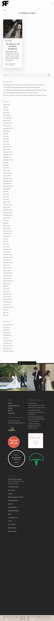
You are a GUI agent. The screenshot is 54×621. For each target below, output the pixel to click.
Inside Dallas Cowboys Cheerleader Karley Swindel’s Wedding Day (21, 87)
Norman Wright (12, 63)
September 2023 (8, 186)
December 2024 (7, 152)
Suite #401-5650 (32, 512)
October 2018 (7, 278)
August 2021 (6, 236)
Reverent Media (7, 340)
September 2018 (8, 281)
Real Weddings (8, 40)
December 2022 (7, 210)
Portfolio (10, 408)
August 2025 (6, 131)
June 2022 (6, 220)
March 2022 (6, 225)
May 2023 (5, 197)
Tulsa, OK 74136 (12, 595)
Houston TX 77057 (13, 543)
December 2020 (7, 254)
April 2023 (6, 199)
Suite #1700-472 (12, 603)
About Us (10, 410)
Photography (7, 332)
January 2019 (6, 270)
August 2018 (6, 283)
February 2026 (7, 118)
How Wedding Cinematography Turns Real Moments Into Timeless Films (23, 85)
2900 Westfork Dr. (33, 510)
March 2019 (6, 265)
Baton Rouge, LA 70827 (34, 515)
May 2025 (5, 139)
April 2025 (6, 141)
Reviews (10, 403)
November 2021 (7, 233)
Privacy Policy (11, 413)
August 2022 (6, 218)
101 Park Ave (11, 583)
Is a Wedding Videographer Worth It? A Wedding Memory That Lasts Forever (25, 90)
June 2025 (6, 136)
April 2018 (6, 289)
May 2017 (5, 312)
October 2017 (7, 304)
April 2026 (6, 112)
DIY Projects (6, 327)
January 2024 (6, 175)
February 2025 (7, 147)
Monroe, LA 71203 (33, 534)
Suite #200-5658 (32, 532)
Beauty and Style (8, 324)
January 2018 (6, 296)
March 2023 (6, 202)
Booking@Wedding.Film (18, 423)
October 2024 (7, 157)
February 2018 (7, 294)
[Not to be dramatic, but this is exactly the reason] (13, 377)
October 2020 (7, 260)
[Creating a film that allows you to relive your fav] (40, 377)
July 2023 (5, 191)
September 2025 (8, 128)
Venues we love (7, 348)
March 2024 (6, 170)
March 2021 (6, 246)
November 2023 (7, 181)
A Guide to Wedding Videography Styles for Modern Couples (20, 92)
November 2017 (7, 302)
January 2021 (6, 252)
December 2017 (7, 299)
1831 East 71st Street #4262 (16, 593)
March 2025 (6, 144)
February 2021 (7, 249)
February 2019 (7, 268)
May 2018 (5, 286)
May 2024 (5, 165)
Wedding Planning (8, 351)
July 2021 (5, 239)
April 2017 (6, 315)
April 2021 (6, 244)
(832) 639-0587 (16, 421)
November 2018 (7, 275)
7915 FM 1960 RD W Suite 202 (16, 481)
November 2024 (7, 154)
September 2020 (8, 262)
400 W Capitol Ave (13, 601)
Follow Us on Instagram (28, 363)
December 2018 (7, 273)
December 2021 (7, 231)
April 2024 (6, 168)
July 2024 (5, 162)
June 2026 (6, 110)
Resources (6, 338)
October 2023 (7, 183)
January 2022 (6, 228)
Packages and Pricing (13, 405)
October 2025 (7, 125)
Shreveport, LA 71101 (34, 524)
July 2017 (5, 310)
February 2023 (7, 204)
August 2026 (6, 104)
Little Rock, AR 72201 (14, 605)
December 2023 (7, 178)
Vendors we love (7, 345)
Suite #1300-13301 (13, 585)
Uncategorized (7, 343)
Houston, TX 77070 (13, 483)
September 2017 (8, 307)
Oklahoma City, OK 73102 (15, 587)
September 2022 (8, 215)
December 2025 (7, 123)
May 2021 (5, 241)
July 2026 (5, 107)
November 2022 (7, 212)
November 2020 (7, 257)
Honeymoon (6, 330)
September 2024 (8, 160)
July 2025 (5, 133)
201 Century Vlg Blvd (34, 530)
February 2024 (7, 173)
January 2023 (6, 207)
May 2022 (5, 223)
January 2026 (6, 120)
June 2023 (6, 194)
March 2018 (6, 291)
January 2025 (6, 149)
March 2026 (6, 115)
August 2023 (6, 189)
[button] (51, 3)
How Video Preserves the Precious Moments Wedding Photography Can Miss (25, 95)
